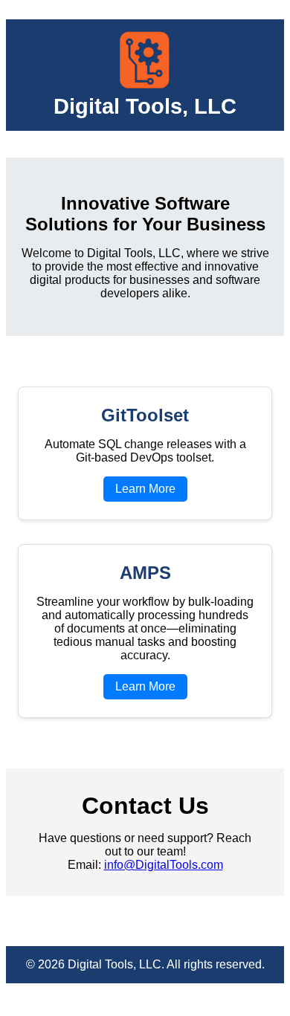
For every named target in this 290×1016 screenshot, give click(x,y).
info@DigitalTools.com (163, 864)
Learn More (145, 488)
